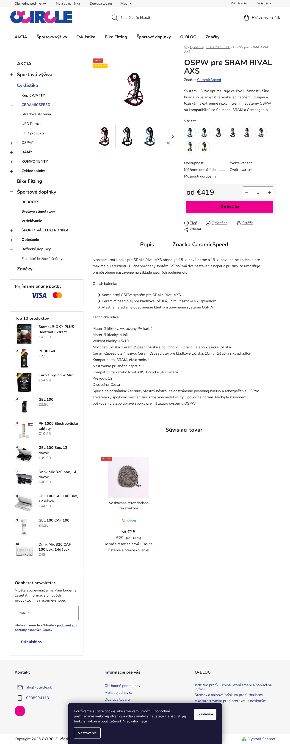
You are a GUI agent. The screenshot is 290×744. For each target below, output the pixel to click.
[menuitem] (21, 37)
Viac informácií (135, 721)
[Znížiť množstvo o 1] (246, 192)
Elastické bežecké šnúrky (42, 258)
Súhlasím (205, 714)
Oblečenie (30, 239)
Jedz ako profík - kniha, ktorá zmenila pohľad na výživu (233, 687)
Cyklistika (27, 85)
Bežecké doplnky (36, 249)
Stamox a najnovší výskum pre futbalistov (229, 695)
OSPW (27, 142)
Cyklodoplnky (33, 170)
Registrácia (263, 3)
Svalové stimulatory (38, 211)
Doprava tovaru (101, 3)
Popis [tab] (147, 244)
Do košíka (230, 206)
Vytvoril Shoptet (262, 738)
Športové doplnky (36, 192)
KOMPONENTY (35, 161)
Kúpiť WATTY (33, 95)
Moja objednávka (68, 3)
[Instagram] (20, 711)
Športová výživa (34, 74)
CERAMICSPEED (36, 104)
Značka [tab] (200, 244)
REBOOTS (30, 202)
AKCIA (24, 64)
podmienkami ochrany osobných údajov (46, 627)
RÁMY (27, 152)
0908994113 (37, 697)
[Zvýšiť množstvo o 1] (269, 192)
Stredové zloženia (36, 114)
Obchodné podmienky (30, 3)
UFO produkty (33, 133)
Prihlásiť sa (31, 641)
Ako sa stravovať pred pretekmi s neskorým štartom (230, 703)
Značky (25, 269)
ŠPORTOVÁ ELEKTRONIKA (45, 230)
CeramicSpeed (209, 79)
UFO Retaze (31, 123)
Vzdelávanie (32, 220)
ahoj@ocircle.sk (39, 687)
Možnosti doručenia (200, 176)
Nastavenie (87, 733)
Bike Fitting (29, 181)
